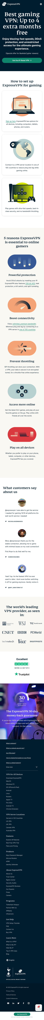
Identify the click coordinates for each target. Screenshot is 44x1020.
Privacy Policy (10, 991)
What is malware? (11, 743)
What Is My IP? (11, 945)
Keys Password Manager (14, 855)
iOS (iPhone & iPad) (12, 787)
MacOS (8, 781)
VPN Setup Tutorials (13, 923)
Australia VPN (10, 830)
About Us (9, 874)
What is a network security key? (15, 748)
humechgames (14, 557)
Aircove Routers (11, 858)
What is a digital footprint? (13, 763)
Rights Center (10, 880)
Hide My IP (9, 948)
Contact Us (10, 929)
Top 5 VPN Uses (11, 951)
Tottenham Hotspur (12, 904)
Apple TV (9, 799)
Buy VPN (9, 932)
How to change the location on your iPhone (18, 758)
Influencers (10, 914)
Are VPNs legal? (10, 753)
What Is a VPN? (11, 941)
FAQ (7, 926)
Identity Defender (12, 864)
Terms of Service (11, 995)
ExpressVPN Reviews (13, 886)
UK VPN (8, 824)
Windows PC (10, 784)
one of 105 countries (27, 329)
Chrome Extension (12, 809)
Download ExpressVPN (13, 778)
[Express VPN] (11, 4)
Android (8, 790)
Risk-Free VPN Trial (12, 843)
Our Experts (10, 889)
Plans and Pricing (12, 846)
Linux (8, 793)
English (11, 960)
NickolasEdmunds (15, 521)
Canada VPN (10, 827)
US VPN (8, 821)
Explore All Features (12, 840)
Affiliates (9, 911)
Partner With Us (11, 908)
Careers (8, 895)
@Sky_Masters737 (15, 587)
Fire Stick (9, 803)
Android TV (10, 806)
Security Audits (11, 883)
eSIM (8, 861)
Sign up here (11, 121)
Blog (7, 954)
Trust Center (10, 877)
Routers (8, 796)
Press (8, 892)
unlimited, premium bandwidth (24, 324)
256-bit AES (30, 283)
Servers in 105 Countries (14, 818)
